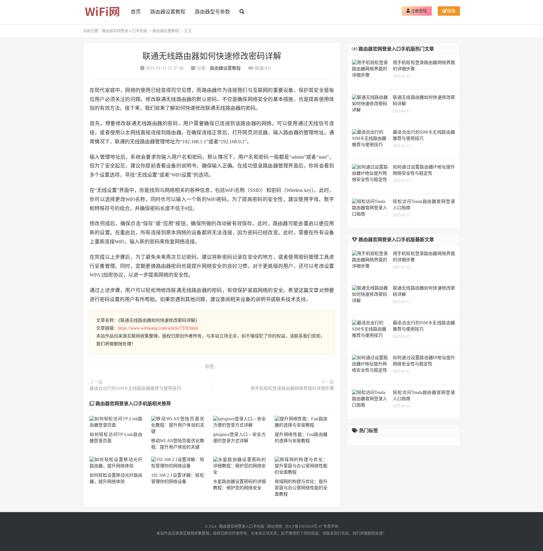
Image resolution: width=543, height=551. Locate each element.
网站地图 (274, 526)
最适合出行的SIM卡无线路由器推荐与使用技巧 (135, 388)
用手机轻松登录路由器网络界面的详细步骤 (292, 388)
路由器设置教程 (167, 11)
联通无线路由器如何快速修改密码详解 (211, 56)
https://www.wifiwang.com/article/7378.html (158, 328)
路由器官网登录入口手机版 (124, 31)
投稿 (451, 10)
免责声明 (330, 526)
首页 (136, 11)
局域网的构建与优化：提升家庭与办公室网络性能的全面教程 (301, 487)
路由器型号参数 (212, 11)
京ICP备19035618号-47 (303, 526)
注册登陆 (418, 10)
